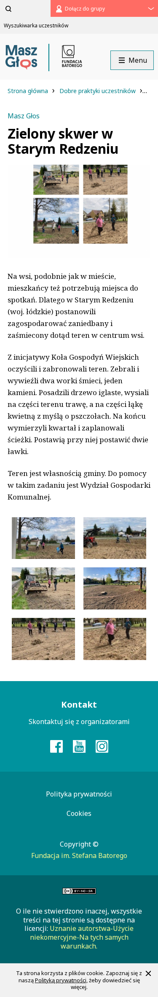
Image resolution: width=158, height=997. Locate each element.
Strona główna (29, 91)
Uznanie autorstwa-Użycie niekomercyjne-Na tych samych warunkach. (82, 937)
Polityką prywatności (60, 980)
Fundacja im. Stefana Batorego (79, 855)
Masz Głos (24, 115)
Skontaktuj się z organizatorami (79, 721)
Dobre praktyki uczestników (98, 91)
